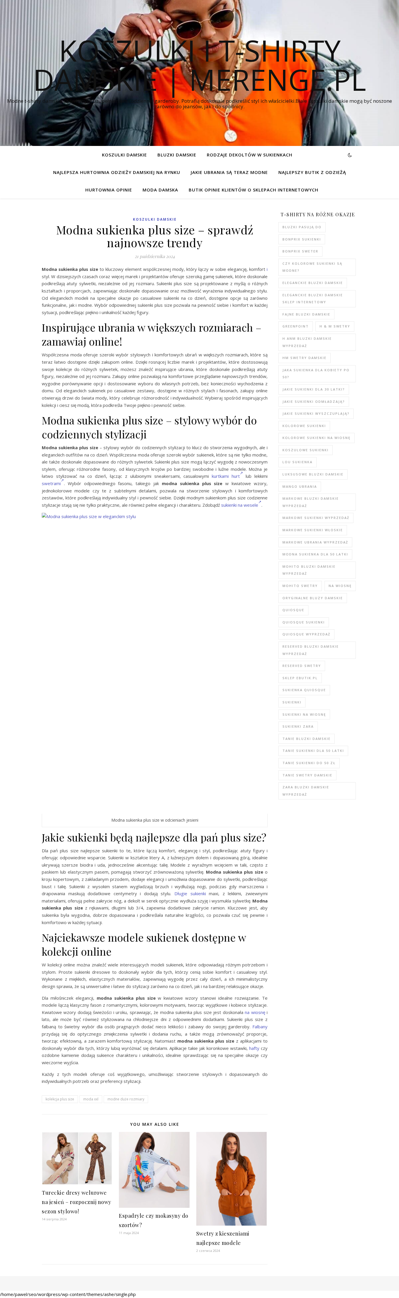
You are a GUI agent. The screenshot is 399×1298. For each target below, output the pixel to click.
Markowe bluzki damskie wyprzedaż (310, 502)
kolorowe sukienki (304, 426)
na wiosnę (255, 1012)
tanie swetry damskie (307, 775)
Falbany (260, 1026)
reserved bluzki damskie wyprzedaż (310, 650)
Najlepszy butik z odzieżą (312, 172)
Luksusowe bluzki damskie (313, 474)
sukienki (291, 702)
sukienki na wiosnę (304, 714)
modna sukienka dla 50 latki (315, 554)
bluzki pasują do (302, 227)
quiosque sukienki (303, 622)
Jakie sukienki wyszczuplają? (316, 413)
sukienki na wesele (239, 505)
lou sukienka (297, 462)
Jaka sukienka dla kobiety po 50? (316, 373)
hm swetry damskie (304, 358)
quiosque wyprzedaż (306, 634)
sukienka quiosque (304, 690)
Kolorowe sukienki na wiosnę (316, 437)
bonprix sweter (300, 251)
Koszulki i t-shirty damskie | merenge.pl (199, 65)
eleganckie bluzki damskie (312, 282)
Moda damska (160, 190)
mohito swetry (300, 585)
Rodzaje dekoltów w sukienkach (249, 155)
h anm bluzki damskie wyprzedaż (307, 342)
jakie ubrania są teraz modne (229, 172)
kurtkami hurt (226, 476)
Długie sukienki (190, 893)
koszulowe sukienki (305, 450)
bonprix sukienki (301, 239)
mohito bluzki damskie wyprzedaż (309, 570)
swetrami (51, 483)
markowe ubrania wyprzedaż (315, 542)
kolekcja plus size (60, 1099)
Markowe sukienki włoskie (312, 530)
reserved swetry (301, 665)
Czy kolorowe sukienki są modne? (312, 267)
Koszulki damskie (124, 155)
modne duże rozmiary (125, 1099)
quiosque (293, 610)
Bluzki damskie (176, 155)
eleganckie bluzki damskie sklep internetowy (312, 298)
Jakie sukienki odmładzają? (313, 401)
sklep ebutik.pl (300, 678)
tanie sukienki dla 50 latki (313, 750)
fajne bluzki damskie (306, 314)
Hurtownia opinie (108, 190)
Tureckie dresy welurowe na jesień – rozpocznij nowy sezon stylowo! (76, 1202)
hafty (254, 1048)
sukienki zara (298, 726)
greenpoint (295, 326)
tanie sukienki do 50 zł (309, 763)
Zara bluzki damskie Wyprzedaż (305, 791)
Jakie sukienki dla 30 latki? (313, 389)
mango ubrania (299, 486)
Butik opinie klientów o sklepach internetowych (253, 190)
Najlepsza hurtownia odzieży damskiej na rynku (116, 172)
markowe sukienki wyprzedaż (315, 517)
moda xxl (90, 1099)
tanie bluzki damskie (306, 738)
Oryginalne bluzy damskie (312, 598)
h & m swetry (335, 326)
